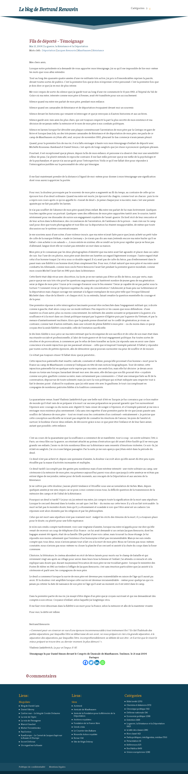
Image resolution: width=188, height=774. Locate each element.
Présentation (133, 741)
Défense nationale (135, 713)
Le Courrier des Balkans (85, 731)
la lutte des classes (135, 730)
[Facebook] (85, 662)
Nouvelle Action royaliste (85, 734)
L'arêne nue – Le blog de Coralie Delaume (40, 713)
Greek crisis (79, 727)
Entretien (131, 720)
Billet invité (132, 701)
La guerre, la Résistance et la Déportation (66, 46)
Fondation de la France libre (87, 723)
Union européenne (136, 752)
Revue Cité (79, 738)
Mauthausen (84, 50)
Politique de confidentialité (32, 767)
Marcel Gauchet (28, 724)
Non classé (132, 734)
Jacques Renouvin (66, 50)
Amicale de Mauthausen (85, 709)
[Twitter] (91, 662)
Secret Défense (28, 742)
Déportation (48, 50)
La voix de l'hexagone (31, 721)
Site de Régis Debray (83, 742)
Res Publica (132, 748)
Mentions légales (57, 767)
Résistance (98, 50)
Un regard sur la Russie (31, 745)
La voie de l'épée (28, 717)
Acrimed (78, 706)
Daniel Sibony (27, 709)
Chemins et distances (136, 705)
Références (132, 745)
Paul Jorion (26, 732)
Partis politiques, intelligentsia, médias (144, 737)
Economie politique (136, 716)
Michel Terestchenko (31, 728)
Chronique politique (136, 709)
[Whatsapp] (102, 662)
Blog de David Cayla (30, 706)
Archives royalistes (82, 720)
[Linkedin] (96, 662)
